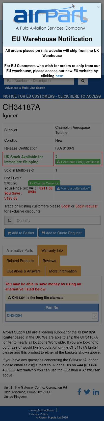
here (59, 75)
